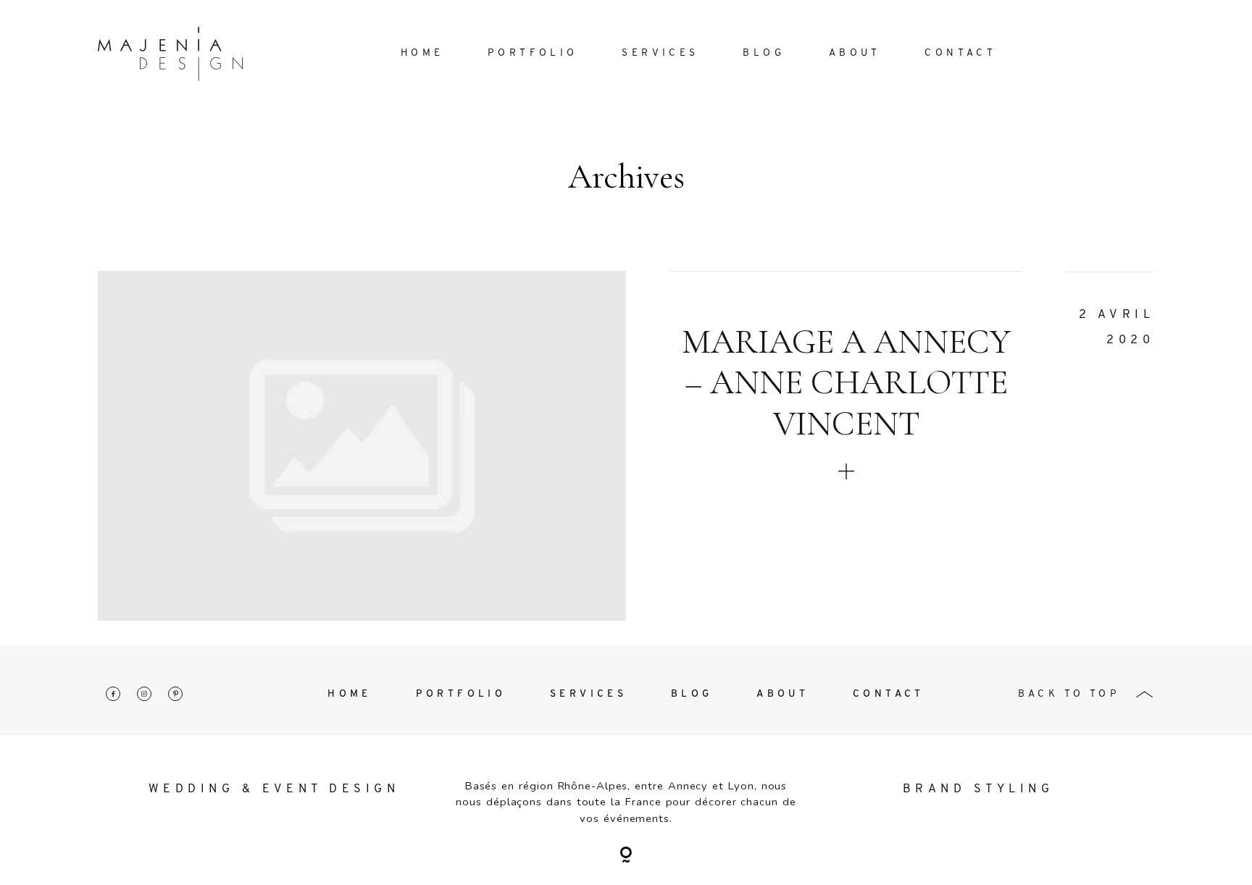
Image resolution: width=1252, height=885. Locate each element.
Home (422, 53)
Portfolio (533, 53)
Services (660, 53)
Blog (764, 53)
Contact (960, 53)
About (855, 53)
